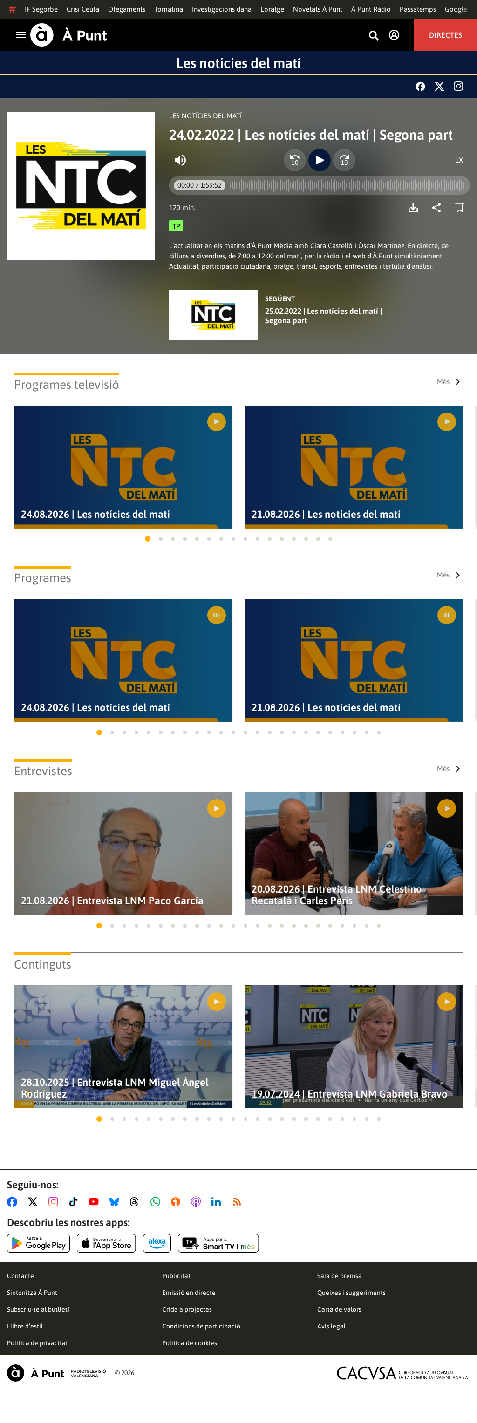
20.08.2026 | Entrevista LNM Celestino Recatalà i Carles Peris (337, 895)
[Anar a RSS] (239, 1201)
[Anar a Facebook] (14, 1201)
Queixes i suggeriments (351, 1292)
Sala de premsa (339, 1276)
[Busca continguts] (373, 36)
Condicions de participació (201, 1326)
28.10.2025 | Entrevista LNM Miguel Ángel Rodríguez (115, 1088)
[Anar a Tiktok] (75, 1201)
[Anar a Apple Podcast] (197, 1201)
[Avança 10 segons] (344, 160)
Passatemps (418, 9)
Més (443, 382)
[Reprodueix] (319, 160)
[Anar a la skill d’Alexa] (157, 1243)
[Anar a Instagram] (55, 1201)
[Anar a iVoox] (177, 1201)
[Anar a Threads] (136, 1201)
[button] (147, 539)
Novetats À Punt (317, 9)
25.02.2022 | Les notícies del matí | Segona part (323, 315)
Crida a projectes (187, 1309)
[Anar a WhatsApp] (157, 1201)
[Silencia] (180, 160)
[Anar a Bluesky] (116, 1201)
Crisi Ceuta (83, 9)
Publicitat (176, 1276)
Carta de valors (339, 1309)
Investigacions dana (222, 9)
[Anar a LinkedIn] (218, 1201)
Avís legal (331, 1326)
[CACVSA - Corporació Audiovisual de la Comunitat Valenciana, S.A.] (403, 1373)
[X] (439, 86)
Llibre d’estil (25, 1326)
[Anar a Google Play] (38, 1243)
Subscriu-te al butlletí (38, 1309)
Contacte (20, 1276)
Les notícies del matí (238, 63)
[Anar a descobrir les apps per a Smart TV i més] (218, 1243)
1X (459, 160)
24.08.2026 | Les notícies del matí (95, 514)
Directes (445, 35)
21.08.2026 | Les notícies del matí (326, 514)
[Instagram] (458, 86)
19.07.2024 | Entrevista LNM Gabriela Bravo (350, 1094)
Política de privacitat (37, 1343)
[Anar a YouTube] (95, 1201)
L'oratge (272, 9)
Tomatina (168, 9)
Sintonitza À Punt (32, 1292)
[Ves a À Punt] (68, 35)
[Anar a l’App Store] (106, 1243)
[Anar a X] (34, 1201)
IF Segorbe (41, 9)
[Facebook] (420, 86)
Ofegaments (126, 9)
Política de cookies (189, 1343)
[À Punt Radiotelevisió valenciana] (56, 1373)
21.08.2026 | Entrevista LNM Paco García (112, 901)
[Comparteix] (439, 207)
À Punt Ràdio (371, 9)
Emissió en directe (189, 1292)
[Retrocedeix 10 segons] (295, 160)
